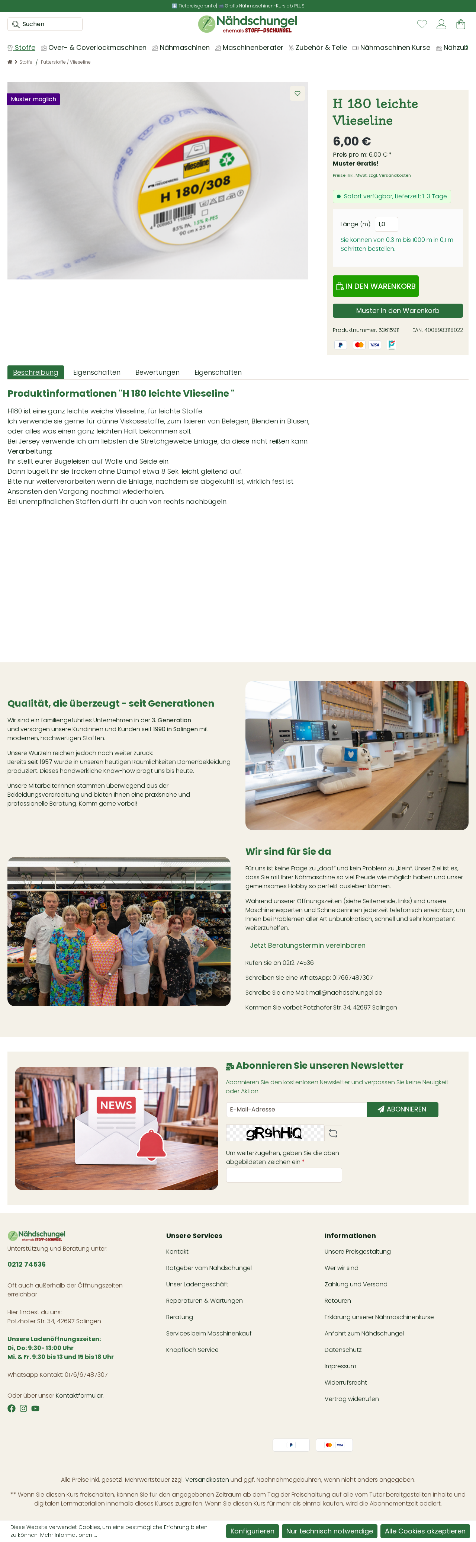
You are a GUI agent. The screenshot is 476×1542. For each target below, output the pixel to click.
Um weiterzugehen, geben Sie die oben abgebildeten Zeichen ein (282, 1157)
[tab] (35, 372)
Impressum (340, 1366)
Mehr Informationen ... (68, 1535)
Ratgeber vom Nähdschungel (209, 1268)
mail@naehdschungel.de (345, 992)
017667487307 (353, 977)
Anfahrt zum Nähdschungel (364, 1333)
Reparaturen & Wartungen (204, 1300)
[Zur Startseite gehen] (247, 24)
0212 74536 (298, 963)
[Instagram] (23, 1408)
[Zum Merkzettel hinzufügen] (297, 93)
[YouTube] (35, 1408)
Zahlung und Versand (356, 1284)
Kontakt (177, 1251)
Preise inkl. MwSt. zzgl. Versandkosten (372, 175)
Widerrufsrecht (346, 1382)
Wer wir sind (341, 1268)
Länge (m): (356, 224)
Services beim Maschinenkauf (209, 1333)
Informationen (350, 1235)
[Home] (9, 62)
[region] (158, 180)
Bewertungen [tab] (157, 372)
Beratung (179, 1317)
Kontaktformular (79, 1395)
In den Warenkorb (380, 286)
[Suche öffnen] (14, 24)
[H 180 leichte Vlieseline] (157, 180)
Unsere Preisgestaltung (358, 1251)
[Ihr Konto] (441, 24)
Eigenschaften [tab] (96, 372)
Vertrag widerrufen (352, 1399)
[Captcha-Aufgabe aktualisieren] (333, 1133)
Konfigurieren (252, 1531)
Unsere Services (194, 1235)
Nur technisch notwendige (329, 1531)
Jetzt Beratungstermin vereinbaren (308, 945)
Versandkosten (207, 1479)
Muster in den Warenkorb (398, 310)
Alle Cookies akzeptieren (425, 1531)
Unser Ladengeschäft (197, 1284)
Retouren (338, 1300)
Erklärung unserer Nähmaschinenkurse (379, 1317)
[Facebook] (11, 1408)
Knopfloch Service (192, 1350)
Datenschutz (343, 1350)
